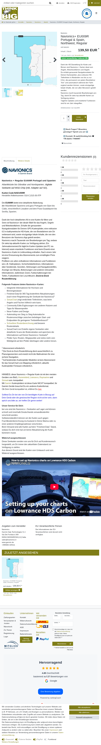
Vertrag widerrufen (26, 640)
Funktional (52, 739)
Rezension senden (90, 197)
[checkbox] (43, 668)
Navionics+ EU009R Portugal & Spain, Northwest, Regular (12, 581)
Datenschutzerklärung (28, 624)
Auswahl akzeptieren (84, 717)
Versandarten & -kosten (10, 622)
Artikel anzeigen (11, 590)
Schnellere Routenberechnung (20, 323)
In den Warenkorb (79, 118)
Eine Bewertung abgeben (50, 692)
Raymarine (44, 377)
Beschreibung (9, 161)
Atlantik (45, 22)
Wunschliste (67, 143)
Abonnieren (61, 644)
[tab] (9, 160)
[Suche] (50, 3)
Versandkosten (79, 55)
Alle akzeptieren (84, 707)
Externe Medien (25, 739)
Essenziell (10, 739)
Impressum (24, 631)
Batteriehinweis (26, 634)
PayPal (39, 739)
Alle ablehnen (84, 712)
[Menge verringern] (68, 120)
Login (6, 637)
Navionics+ (37, 22)
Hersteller (21, 22)
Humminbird (23, 377)
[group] (12, 568)
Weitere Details (24, 161)
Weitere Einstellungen (10, 742)
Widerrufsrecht (25, 621)
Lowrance (34, 377)
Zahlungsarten (9, 617)
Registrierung (9, 633)
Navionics (29, 22)
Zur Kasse (8, 630)
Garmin (8, 383)
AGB (22, 627)
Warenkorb (8, 627)
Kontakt (23, 617)
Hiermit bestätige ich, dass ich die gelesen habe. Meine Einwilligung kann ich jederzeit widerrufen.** (63, 633)
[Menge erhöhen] (68, 116)
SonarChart (12, 300)
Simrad (5, 380)
